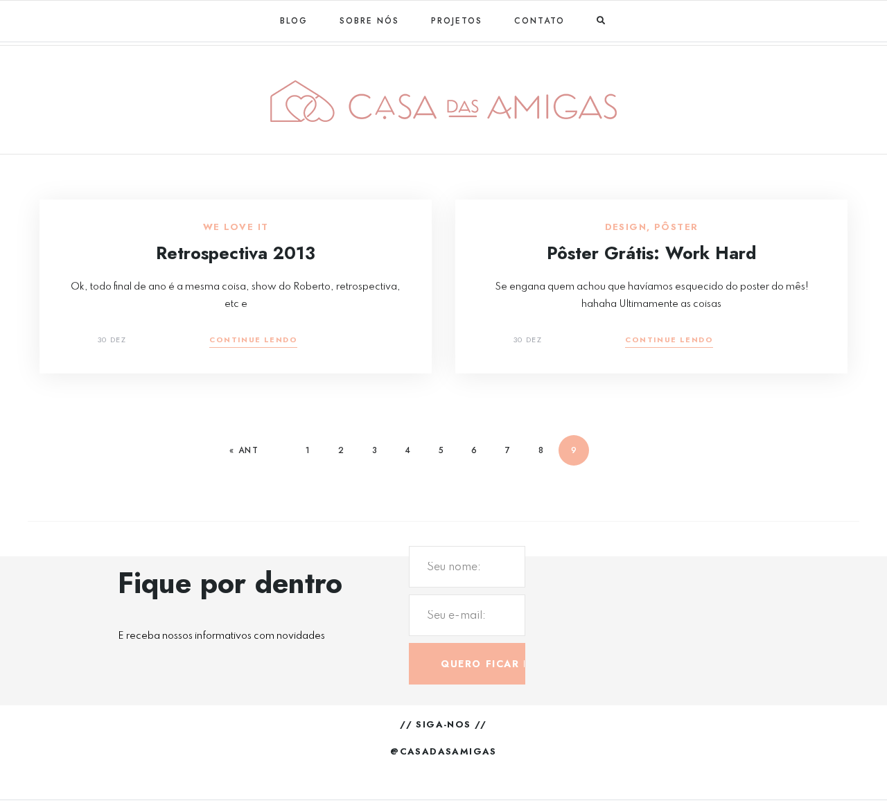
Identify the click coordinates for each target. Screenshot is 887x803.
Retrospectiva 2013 (235, 252)
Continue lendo (253, 340)
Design (626, 227)
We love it (236, 227)
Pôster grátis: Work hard (651, 252)
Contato (539, 21)
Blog (294, 21)
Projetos (456, 21)
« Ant (243, 450)
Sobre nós (369, 21)
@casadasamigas (443, 751)
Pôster (676, 227)
